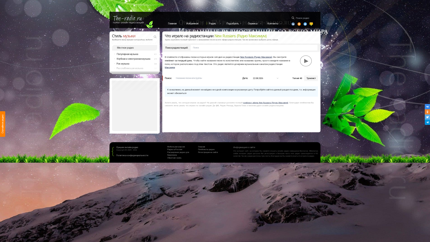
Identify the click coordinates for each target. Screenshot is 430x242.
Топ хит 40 (297, 78)
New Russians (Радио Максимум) (256, 57)
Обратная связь (174, 158)
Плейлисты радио (206, 149)
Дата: (245, 78)
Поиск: (168, 78)
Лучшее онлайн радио (127, 147)
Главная (172, 23)
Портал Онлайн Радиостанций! (128, 23)
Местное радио (125, 47)
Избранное (192, 23)
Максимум (170, 67)
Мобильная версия (176, 147)
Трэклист (311, 78)
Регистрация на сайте (208, 152)
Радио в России (174, 149)
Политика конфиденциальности (132, 155)
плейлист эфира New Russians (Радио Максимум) (265, 103)
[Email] (311, 24)
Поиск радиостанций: (176, 47)
